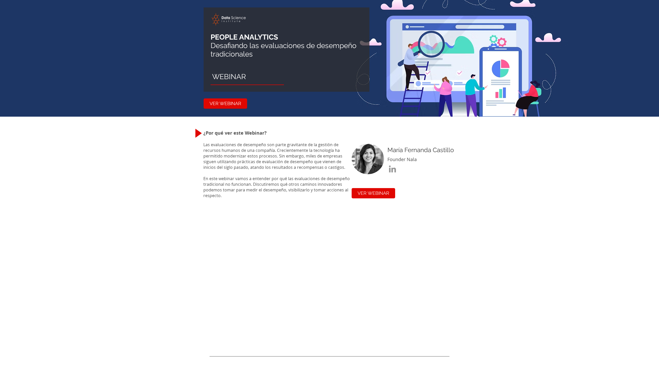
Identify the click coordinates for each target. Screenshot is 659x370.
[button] (225, 103)
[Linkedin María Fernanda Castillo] (392, 169)
